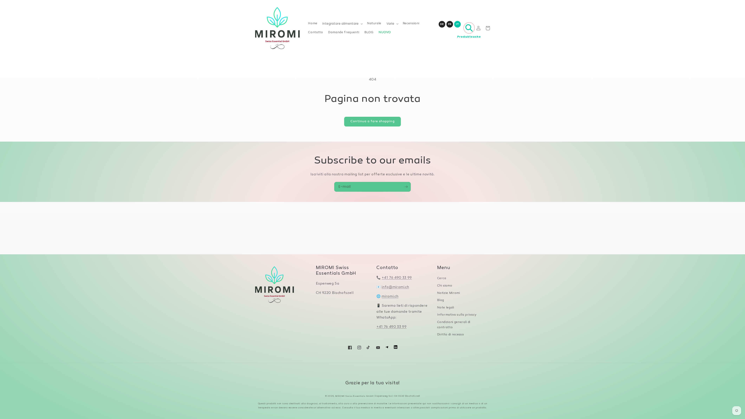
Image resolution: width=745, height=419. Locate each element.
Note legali (445, 308)
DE (442, 24)
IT (457, 24)
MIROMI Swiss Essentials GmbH (354, 396)
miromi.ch (390, 296)
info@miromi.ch (395, 287)
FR (449, 24)
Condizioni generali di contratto (453, 324)
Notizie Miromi (448, 293)
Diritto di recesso (450, 335)
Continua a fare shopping (372, 121)
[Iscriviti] (406, 187)
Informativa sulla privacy (457, 315)
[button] (342, 23)
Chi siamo (444, 286)
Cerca (441, 278)
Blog (440, 300)
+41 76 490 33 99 (397, 278)
